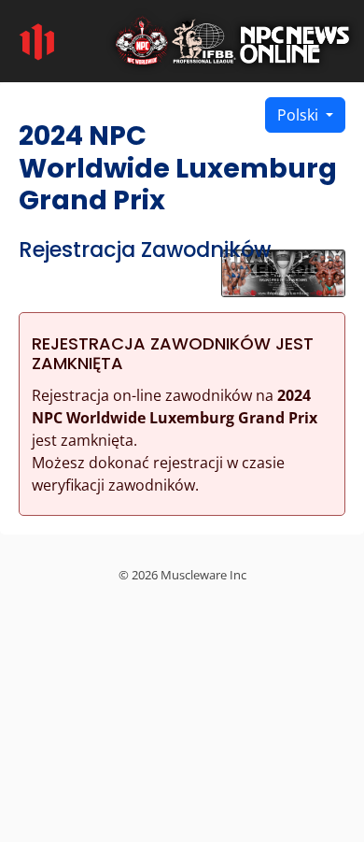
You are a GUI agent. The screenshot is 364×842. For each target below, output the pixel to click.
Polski (299, 115)
